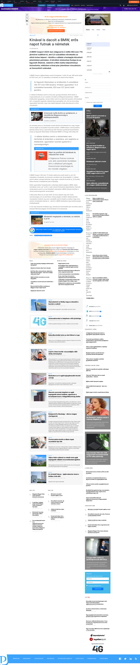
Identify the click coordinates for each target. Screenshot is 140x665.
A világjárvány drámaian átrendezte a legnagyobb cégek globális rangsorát (95, 333)
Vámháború (41, 5)
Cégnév (86, 82)
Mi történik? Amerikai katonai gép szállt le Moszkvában (37, 514)
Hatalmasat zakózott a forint (38, 290)
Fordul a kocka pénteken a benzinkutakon (68, 274)
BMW (51, 235)
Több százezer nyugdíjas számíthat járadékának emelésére (95, 359)
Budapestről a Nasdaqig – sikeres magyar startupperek (62, 415)
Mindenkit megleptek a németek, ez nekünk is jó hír (62, 217)
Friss (72, 5)
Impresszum (16, 658)
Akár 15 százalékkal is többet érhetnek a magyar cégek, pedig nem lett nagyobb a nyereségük (101, 279)
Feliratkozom (98, 588)
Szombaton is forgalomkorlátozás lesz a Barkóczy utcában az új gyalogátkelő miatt (96, 478)
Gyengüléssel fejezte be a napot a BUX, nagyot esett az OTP (97, 172)
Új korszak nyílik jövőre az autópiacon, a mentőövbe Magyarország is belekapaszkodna (60, 115)
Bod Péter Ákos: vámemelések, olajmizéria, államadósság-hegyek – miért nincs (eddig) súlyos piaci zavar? (41, 273)
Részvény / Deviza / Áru (91, 158)
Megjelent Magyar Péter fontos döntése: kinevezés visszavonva (38, 495)
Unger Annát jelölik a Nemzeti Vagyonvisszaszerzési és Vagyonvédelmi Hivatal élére (96, 499)
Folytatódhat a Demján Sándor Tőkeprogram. (96, 188)
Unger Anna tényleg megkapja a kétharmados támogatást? (42, 264)
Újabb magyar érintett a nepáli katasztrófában (97, 392)
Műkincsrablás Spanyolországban (94, 381)
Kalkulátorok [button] (90, 5)
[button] (124, 5)
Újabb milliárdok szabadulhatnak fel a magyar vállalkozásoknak (97, 184)
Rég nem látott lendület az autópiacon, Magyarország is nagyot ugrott (40, 287)
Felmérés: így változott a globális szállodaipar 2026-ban (97, 370)
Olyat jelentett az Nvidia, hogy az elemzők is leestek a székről (63, 303)
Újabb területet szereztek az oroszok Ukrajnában (40, 278)
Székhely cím (87, 87)
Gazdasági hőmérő (9, 9)
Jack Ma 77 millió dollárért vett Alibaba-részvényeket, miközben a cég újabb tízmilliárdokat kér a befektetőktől (101, 235)
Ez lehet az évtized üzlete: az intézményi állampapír (96, 609)
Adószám (87, 97)
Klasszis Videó (51, 5)
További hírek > (90, 298)
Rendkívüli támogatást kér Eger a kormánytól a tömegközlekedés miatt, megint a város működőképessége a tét (97, 492)
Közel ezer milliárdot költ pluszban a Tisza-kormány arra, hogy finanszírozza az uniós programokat (97, 623)
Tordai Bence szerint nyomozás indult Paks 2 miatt (42, 282)
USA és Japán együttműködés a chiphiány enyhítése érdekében (96, 347)
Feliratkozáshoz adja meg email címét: (94, 576)
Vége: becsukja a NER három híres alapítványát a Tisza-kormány (97, 629)
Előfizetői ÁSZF (80, 658)
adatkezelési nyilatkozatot (93, 585)
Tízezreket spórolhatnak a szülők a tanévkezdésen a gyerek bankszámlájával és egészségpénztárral (97, 341)
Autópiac (46, 235)
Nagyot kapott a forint (63, 263)
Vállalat (32, 35)
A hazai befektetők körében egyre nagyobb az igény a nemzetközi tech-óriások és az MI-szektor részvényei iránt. (97, 461)
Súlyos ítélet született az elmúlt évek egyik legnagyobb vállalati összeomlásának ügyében (64, 459)
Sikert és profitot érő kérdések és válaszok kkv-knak (62, 153)
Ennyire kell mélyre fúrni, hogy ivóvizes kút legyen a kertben (57, 518)
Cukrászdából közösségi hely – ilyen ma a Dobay (96, 387)
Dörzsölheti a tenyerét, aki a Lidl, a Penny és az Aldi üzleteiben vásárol (57, 502)
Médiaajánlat (27, 658)
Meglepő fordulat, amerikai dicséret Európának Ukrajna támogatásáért (95, 353)
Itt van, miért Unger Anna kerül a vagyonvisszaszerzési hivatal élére (67, 277)
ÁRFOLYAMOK (134, 1)
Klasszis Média (104, 658)
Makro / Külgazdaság (90, 143)
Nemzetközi (88, 113)
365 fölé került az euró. (91, 164)
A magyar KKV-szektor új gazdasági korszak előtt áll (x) (96, 558)
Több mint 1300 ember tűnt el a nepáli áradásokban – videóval (95, 376)
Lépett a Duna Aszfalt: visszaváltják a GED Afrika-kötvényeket (62, 353)
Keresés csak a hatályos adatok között (95, 102)
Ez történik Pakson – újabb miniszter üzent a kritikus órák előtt (63, 475)
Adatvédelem (50, 658)
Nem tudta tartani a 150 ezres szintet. (95, 176)
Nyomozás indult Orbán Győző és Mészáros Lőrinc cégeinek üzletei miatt (69, 271)
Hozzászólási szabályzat (65, 658)
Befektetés (77, 5)
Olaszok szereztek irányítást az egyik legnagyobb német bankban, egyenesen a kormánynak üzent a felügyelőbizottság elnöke (64, 394)
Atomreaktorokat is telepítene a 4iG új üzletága (64, 318)
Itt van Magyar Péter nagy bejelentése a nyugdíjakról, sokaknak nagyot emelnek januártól (68, 267)
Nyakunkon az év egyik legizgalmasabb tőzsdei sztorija (64, 377)
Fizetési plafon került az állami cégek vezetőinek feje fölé (61, 440)
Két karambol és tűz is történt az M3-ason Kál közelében (97, 472)
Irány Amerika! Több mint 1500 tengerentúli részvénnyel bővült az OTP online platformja (97, 454)
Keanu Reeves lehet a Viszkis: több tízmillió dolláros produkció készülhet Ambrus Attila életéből (101, 257)
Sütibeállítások (92, 658)
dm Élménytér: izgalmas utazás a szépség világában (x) (97, 418)
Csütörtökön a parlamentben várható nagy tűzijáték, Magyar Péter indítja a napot (68, 280)
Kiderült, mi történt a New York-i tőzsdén (41, 268)
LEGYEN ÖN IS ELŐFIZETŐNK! (56, 245)
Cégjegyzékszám (88, 92)
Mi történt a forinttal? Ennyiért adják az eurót (56, 494)
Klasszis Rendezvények (63, 5)
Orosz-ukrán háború (97, 16)
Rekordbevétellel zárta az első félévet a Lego (64, 335)
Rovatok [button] (83, 5)
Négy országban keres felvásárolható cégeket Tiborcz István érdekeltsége (100, 200)
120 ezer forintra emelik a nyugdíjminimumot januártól (97, 484)
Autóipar (42, 235)
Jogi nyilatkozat (38, 658)
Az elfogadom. (95, 585)
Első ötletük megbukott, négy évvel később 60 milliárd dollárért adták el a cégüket (101, 215)
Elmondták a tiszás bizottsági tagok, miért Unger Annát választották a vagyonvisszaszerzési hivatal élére (96, 603)
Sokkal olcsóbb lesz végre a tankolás (57, 510)
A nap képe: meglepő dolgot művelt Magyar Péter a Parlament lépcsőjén (37, 504)
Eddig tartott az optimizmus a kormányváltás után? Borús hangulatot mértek (69, 284)
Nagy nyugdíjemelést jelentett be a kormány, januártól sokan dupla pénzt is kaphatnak (97, 615)
